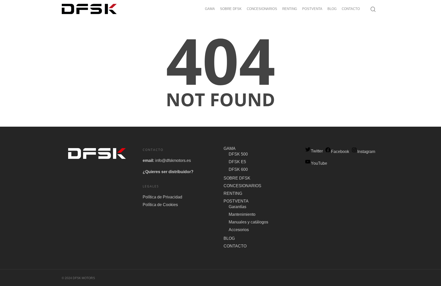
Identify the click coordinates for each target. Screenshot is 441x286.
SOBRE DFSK (231, 9)
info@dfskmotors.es (173, 160)
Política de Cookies (160, 204)
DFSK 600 (238, 169)
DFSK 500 (238, 154)
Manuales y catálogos (248, 222)
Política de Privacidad (162, 197)
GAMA (210, 9)
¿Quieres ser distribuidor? (168, 172)
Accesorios (239, 230)
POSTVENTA (312, 9)
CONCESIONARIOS (262, 9)
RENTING (289, 9)
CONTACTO (351, 9)
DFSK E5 (237, 162)
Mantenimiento (242, 214)
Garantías (237, 207)
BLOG (332, 9)
